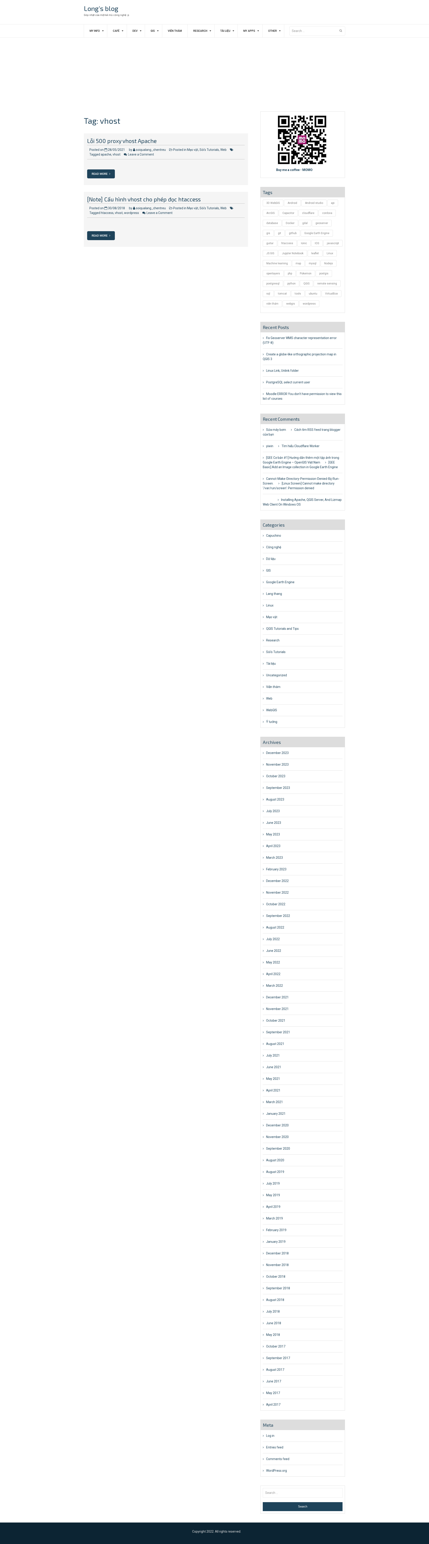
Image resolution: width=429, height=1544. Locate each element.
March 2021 (274, 1102)
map (298, 263)
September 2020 (278, 1148)
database (272, 223)
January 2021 (276, 1113)
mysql (312, 263)
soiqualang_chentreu (151, 150)
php (290, 273)
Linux (330, 253)
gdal (305, 223)
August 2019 (275, 1172)
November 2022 (277, 892)
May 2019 (273, 1195)
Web (223, 150)
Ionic (304, 243)
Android (292, 203)
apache (106, 154)
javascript (333, 243)
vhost (116, 154)
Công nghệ (273, 547)
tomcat (282, 293)
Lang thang (274, 594)
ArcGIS (270, 213)
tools (298, 293)
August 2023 (275, 799)
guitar (269, 243)
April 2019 (273, 1207)
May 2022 (273, 962)
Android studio (314, 203)
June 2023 (273, 822)
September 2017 (278, 1358)
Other (272, 30)
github (293, 233)
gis (268, 233)
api (332, 203)
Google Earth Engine (316, 233)
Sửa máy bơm (276, 429)
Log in (270, 1435)
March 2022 (274, 985)
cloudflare (308, 213)
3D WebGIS (273, 203)
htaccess (107, 213)
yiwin (269, 446)
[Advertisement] (214, 71)
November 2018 (277, 1265)
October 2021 (275, 1020)
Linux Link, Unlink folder (282, 370)
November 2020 (277, 1137)
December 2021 (277, 997)
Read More (100, 173)
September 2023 (278, 788)
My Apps (249, 30)
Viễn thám (175, 30)
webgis (290, 303)
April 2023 (273, 846)
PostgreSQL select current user (288, 382)
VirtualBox (331, 293)
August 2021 (275, 1044)
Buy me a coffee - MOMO (294, 170)
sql (268, 293)
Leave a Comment (141, 154)
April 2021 (273, 1090)
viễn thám (272, 303)
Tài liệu (225, 30)
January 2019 (276, 1241)
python (291, 283)
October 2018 (275, 1276)
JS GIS (270, 253)
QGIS (306, 283)
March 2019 (274, 1218)
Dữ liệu (270, 559)
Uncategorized (276, 675)
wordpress (131, 213)
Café (116, 30)
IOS (317, 243)
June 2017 (273, 1381)
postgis (323, 273)
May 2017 (273, 1393)
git (279, 233)
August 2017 (275, 1369)
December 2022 (277, 881)
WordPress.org (276, 1470)
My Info (95, 30)
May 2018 (273, 1335)
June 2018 (273, 1323)
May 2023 (273, 834)
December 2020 (277, 1125)
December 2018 (277, 1253)
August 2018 (275, 1300)
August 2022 (275, 927)
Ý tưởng (271, 722)
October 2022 (275, 904)
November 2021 (277, 1009)
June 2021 (273, 1067)
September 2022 (278, 916)
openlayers (273, 273)
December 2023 (277, 753)
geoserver (321, 223)
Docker (290, 223)
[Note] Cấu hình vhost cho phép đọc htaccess (144, 199)
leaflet (315, 253)
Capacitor (288, 213)
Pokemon (305, 273)
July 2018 (273, 1311)
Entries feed (274, 1447)
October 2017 (275, 1346)
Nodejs (328, 263)
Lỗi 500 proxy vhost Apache (122, 140)
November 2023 (277, 764)
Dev (135, 30)
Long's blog (101, 8)
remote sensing (327, 283)
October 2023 (275, 776)
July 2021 (273, 1055)
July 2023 (273, 811)
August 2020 (275, 1160)
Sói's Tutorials (209, 150)
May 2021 (273, 1079)
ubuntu (313, 293)
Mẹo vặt (192, 150)
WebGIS (271, 710)
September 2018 (278, 1288)
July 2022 (273, 939)
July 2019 (273, 1183)
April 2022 (273, 974)
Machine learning (277, 263)
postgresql (273, 283)
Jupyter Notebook (292, 253)
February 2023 (276, 869)
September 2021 (278, 1032)
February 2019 (276, 1230)
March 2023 (274, 857)
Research (200, 30)
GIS (153, 30)
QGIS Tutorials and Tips (282, 628)
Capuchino (273, 535)
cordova (327, 213)
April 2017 (273, 1404)
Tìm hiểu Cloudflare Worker (301, 446)
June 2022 (273, 950)
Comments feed (277, 1459)
